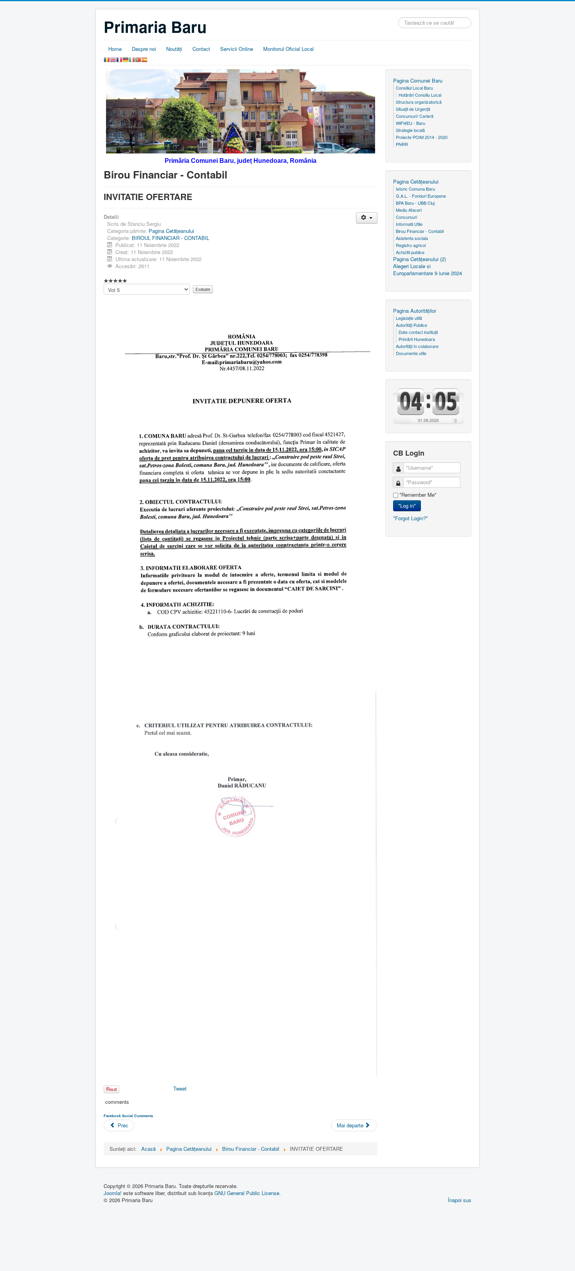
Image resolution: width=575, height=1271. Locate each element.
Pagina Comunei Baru (417, 80)
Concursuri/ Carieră (414, 116)
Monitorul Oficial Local (288, 48)
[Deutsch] (125, 59)
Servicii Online (236, 48)
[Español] (144, 59)
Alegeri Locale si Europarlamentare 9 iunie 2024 (427, 270)
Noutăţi (174, 48)
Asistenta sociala (412, 238)
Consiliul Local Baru (414, 88)
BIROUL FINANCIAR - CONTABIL (170, 238)
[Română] (107, 59)
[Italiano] (132, 59)
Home (115, 48)
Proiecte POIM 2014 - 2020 (421, 137)
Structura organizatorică (419, 102)
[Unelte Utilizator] (366, 218)
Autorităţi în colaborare (417, 346)
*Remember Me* (418, 494)
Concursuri (406, 217)
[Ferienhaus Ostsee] (455, 420)
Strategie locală (410, 130)
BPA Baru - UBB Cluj (415, 203)
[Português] (138, 59)
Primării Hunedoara (417, 339)
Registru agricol (411, 245)
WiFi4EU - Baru (410, 123)
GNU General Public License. (247, 1193)
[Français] (119, 59)
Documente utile (411, 353)
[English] (113, 59)
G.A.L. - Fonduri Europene (421, 196)
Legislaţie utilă (409, 318)
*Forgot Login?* (410, 518)
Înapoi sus (459, 1200)
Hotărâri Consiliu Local (420, 95)
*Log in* (407, 505)
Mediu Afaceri (409, 210)
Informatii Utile (409, 224)
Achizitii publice (410, 252)
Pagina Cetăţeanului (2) (419, 259)
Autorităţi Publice (411, 325)
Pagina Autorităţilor (414, 310)
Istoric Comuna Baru (415, 189)
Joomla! (113, 1193)
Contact (201, 48)
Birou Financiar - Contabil (420, 231)
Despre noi (144, 48)
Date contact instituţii (418, 332)
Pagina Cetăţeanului (171, 230)
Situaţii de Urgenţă (413, 109)
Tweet (180, 1088)
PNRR (402, 144)
